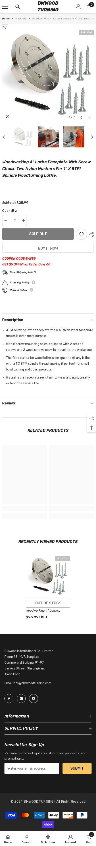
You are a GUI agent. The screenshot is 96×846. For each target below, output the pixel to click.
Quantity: (9, 211)
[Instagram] (21, 698)
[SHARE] (90, 234)
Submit (77, 768)
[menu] (5, 6)
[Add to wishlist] (81, 234)
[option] (48, 76)
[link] (24, 508)
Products (21, 18)
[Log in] (78, 6)
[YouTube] (33, 698)
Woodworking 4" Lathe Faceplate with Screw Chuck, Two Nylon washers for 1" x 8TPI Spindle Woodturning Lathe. (47, 611)
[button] (81, 117)
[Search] (17, 6)
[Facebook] (8, 698)
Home (6, 18)
